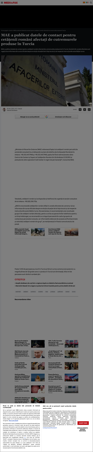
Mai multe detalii (13, 420)
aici (25, 437)
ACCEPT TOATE (83, 423)
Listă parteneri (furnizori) (50, 427)
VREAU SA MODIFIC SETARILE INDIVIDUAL (82, 429)
